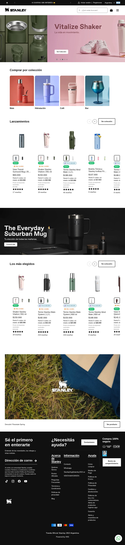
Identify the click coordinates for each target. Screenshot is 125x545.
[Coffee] (117, 300)
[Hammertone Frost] (73, 158)
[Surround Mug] (62, 38)
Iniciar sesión (86, 3)
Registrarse (97, 3)
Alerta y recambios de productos (93, 517)
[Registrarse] (35, 461)
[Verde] (48, 300)
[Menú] (117, 10)
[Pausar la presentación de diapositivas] (7, 2)
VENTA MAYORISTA (71, 476)
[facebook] (19, 481)
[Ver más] (62, 231)
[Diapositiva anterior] (15, 2)
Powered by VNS (62, 537)
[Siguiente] (95, 121)
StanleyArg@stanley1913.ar (74, 472)
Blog (53, 499)
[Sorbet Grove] (98, 158)
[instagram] (13, 481)
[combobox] (91, 10)
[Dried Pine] (54, 158)
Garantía (91, 511)
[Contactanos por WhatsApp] (118, 538)
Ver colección (106, 121)
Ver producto (112, 424)
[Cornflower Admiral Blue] (92, 158)
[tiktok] (6, 481)
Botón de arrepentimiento (111, 462)
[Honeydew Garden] (105, 158)
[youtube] (25, 481)
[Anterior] (89, 121)
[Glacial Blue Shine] (16, 158)
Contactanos (89, 442)
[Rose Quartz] (41, 158)
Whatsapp (68, 468)
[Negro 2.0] (22, 158)
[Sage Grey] (48, 158)
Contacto (67, 464)
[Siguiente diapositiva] (70, 2)
